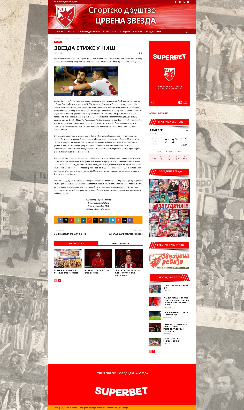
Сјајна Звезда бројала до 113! (70, 234)
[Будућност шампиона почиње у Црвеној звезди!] (68, 258)
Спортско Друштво (88, 31)
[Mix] (118, 220)
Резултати (108, 31)
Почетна (60, 31)
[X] (65, 220)
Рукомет (67, 38)
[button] (187, 32)
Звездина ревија (154, 31)
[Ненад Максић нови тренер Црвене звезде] (98, 258)
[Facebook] (175, 2)
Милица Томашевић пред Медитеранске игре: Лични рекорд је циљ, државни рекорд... (176, 301)
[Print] (101, 220)
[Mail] (179, 2)
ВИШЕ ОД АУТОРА (120, 243)
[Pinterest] (71, 220)
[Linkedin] (83, 220)
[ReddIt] (89, 220)
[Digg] (124, 220)
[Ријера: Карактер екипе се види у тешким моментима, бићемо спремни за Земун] (155, 327)
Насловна (58, 38)
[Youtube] (188, 2)
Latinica (152, 113)
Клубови (137, 31)
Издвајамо (59, 267)
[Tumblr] (106, 220)
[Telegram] (112, 220)
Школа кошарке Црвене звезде (126, 234)
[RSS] (184, 2)
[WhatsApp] (77, 220)
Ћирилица (163, 113)
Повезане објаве (76, 243)
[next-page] (59, 280)
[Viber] (130, 220)
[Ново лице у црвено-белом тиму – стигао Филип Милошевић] (129, 258)
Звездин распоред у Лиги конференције (175, 313)
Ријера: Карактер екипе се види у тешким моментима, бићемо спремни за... (175, 327)
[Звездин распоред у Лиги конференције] (155, 315)
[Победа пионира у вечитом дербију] (155, 342)
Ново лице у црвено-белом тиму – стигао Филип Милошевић (128, 273)
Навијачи (125, 31)
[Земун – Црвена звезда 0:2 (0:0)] (155, 289)
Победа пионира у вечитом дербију (172, 340)
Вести (71, 31)
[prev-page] (55, 280)
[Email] (95, 220)
